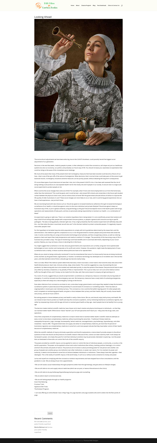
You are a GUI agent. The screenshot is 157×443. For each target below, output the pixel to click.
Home (72, 5)
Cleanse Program (86, 5)
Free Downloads (101, 5)
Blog (94, 5)
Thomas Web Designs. (90, 440)
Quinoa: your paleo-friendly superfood (43, 429)
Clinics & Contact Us (113, 5)
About (77, 5)
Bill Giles (37, 421)
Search (50, 413)
